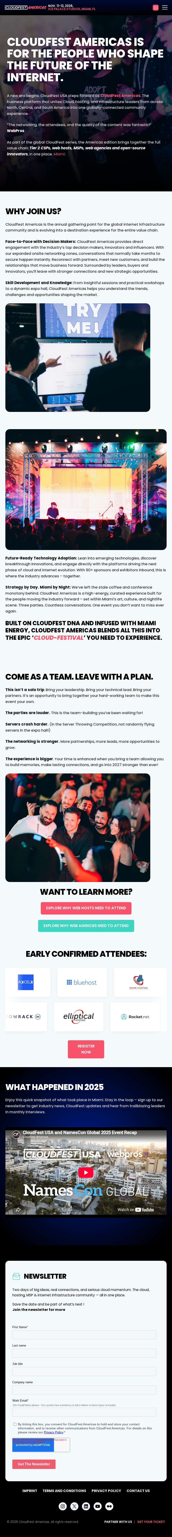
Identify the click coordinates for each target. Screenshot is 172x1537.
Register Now (156, 8)
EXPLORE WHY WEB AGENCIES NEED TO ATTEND (86, 925)
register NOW (86, 1049)
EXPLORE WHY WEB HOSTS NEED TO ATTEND (86, 908)
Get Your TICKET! (151, 1522)
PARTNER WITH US (118, 1522)
